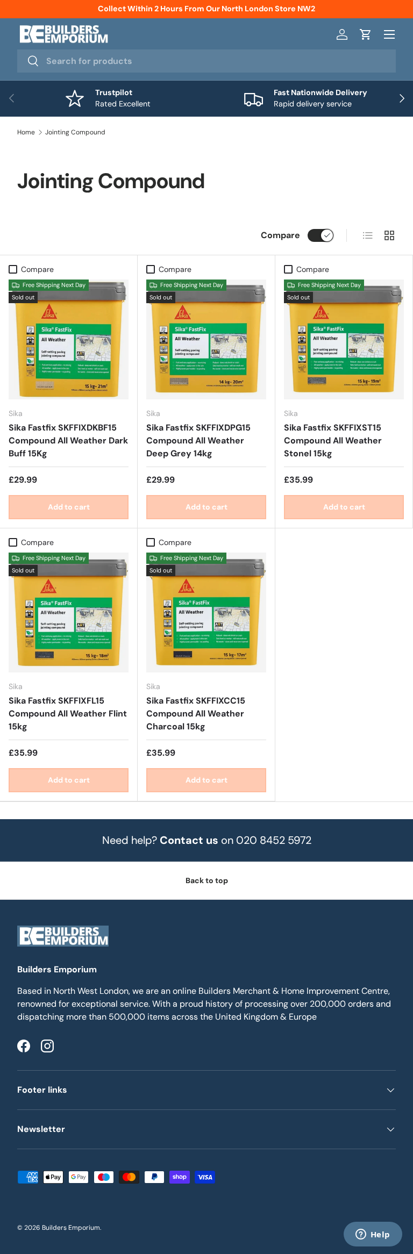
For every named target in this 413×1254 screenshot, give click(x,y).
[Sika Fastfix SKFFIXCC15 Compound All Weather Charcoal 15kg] (206, 612)
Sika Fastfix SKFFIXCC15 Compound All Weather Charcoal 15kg (195, 713)
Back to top (207, 880)
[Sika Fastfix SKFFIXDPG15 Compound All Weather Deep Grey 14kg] (206, 339)
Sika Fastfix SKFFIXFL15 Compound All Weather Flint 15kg (68, 713)
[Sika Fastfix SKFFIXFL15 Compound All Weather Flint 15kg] (69, 612)
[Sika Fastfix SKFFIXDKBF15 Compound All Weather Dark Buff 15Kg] (69, 339)
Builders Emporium (71, 1227)
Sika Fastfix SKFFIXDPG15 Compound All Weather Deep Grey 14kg (198, 440)
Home (26, 132)
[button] (366, 34)
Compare (280, 235)
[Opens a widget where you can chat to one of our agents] (372, 1235)
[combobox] (206, 61)
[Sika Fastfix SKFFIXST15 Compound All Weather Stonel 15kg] (344, 339)
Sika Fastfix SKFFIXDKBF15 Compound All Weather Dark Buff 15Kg (68, 440)
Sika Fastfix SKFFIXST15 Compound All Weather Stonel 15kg (333, 440)
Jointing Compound (75, 132)
